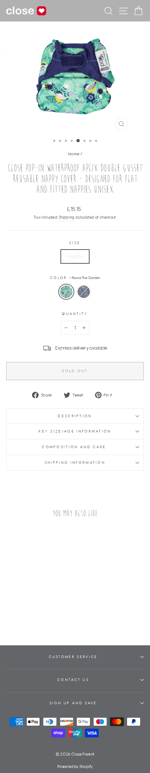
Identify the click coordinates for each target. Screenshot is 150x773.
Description (75, 416)
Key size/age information (75, 431)
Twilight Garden (83, 291)
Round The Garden (66, 291)
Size (74, 242)
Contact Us (73, 679)
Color (75, 277)
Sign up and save (73, 703)
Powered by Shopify (75, 766)
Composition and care (75, 447)
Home (73, 153)
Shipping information (75, 462)
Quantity (75, 313)
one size (75, 256)
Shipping (67, 217)
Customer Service (73, 656)
